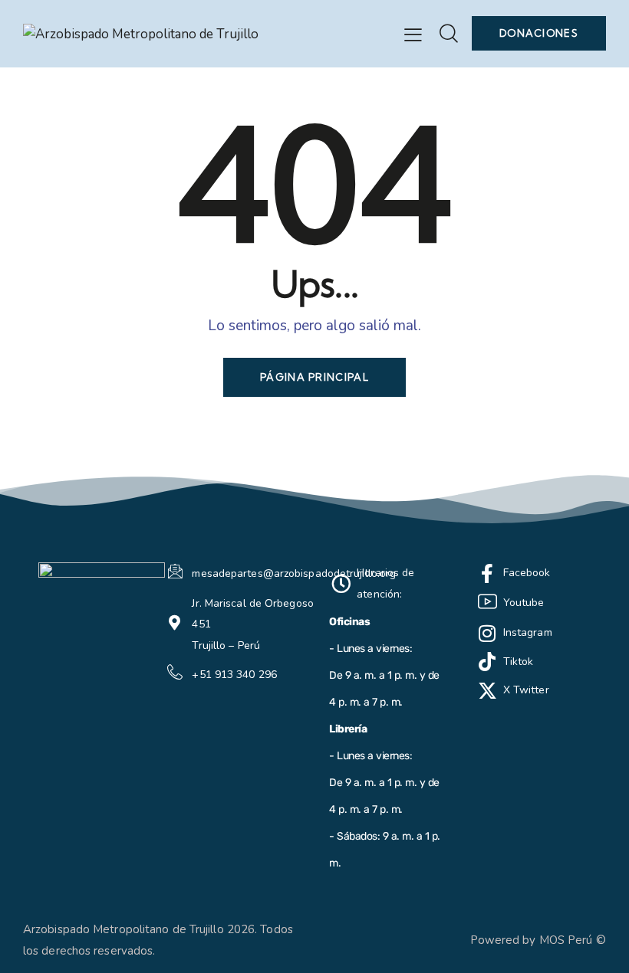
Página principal (314, 377)
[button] (413, 34)
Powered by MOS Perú (531, 940)
